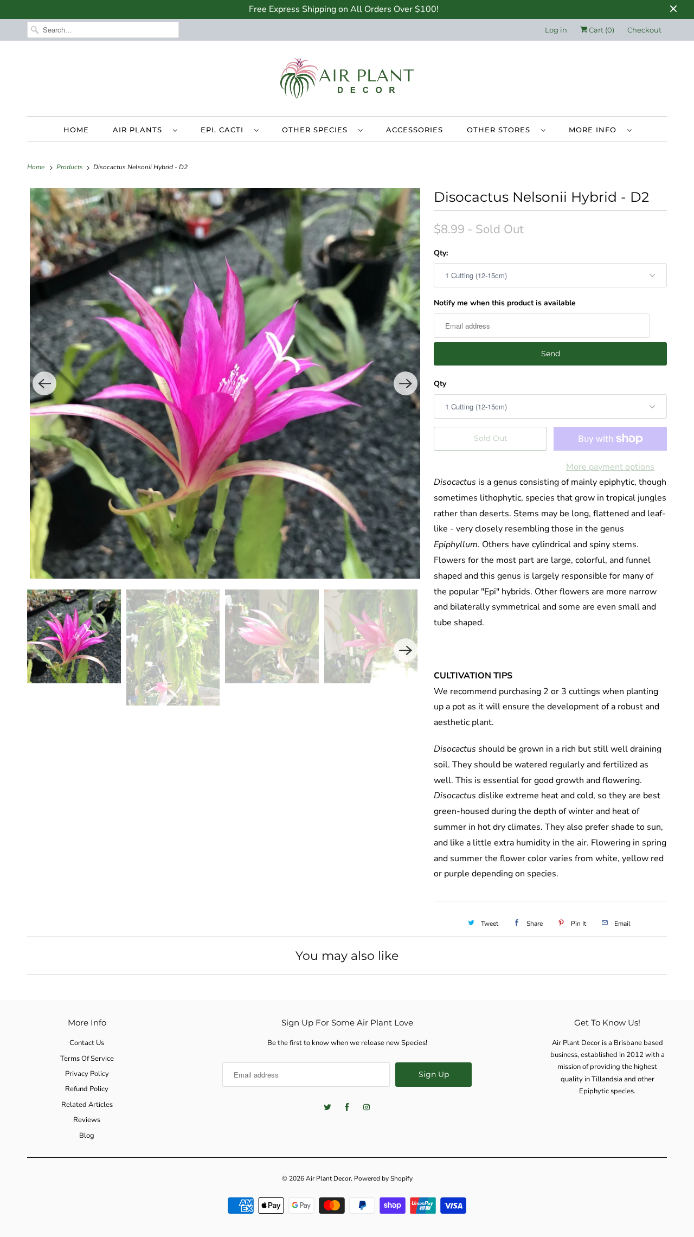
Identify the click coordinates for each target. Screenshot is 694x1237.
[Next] (405, 383)
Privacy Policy (87, 1074)
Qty (440, 384)
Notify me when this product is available (505, 303)
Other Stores (501, 129)
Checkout (644, 29)
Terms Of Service (87, 1058)
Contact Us (86, 1043)
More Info (595, 129)
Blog (86, 1135)
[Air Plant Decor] (347, 81)
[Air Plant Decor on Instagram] (366, 1107)
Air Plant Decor (328, 1178)
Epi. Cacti (225, 129)
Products (70, 167)
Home (76, 129)
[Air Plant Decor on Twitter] (327, 1107)
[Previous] (44, 383)
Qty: (441, 253)
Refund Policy (86, 1089)
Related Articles (87, 1105)
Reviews (86, 1120)
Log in (556, 29)
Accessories (414, 129)
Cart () (600, 29)
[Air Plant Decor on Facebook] (347, 1107)
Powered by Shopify (383, 1178)
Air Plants (140, 129)
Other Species (317, 129)
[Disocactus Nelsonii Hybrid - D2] (225, 383)
